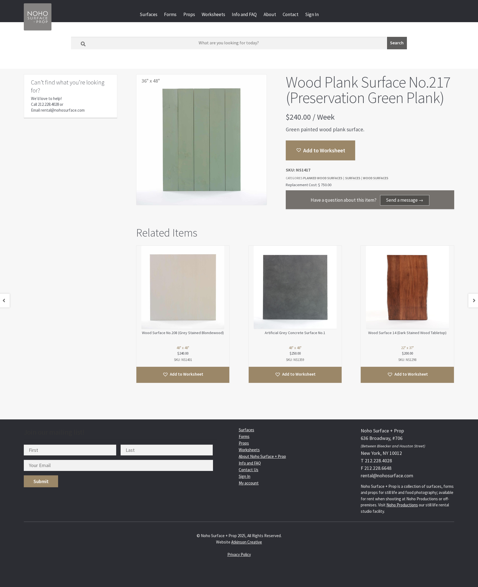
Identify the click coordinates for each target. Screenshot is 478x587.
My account (249, 483)
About (270, 14)
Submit (41, 481)
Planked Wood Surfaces (322, 178)
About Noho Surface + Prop (262, 456)
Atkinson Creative (246, 542)
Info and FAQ (244, 14)
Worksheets (213, 14)
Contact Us (248, 469)
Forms (170, 14)
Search (397, 42)
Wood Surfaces (375, 178)
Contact (290, 14)
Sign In (312, 14)
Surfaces (148, 14)
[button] (320, 150)
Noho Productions (402, 504)
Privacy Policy (239, 554)
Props (189, 14)
